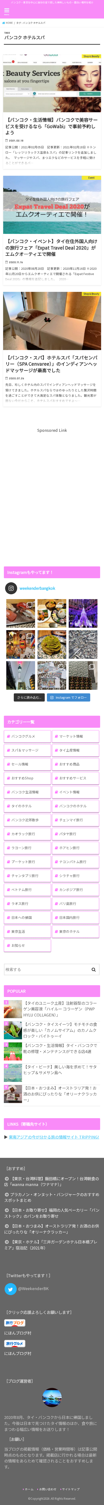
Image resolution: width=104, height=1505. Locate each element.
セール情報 (19, 764)
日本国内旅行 (69, 917)
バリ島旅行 (67, 903)
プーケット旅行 (23, 861)
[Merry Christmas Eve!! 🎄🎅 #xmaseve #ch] (83, 613)
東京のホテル (69, 931)
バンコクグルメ (23, 736)
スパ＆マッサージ (24, 750)
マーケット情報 (71, 736)
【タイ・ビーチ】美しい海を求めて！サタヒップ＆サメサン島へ (60, 1070)
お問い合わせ (48, 1489)
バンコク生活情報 (25, 792)
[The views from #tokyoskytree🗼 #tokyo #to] (83, 644)
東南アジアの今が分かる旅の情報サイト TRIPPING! (54, 1137)
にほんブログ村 (17, 1333)
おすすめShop (22, 778)
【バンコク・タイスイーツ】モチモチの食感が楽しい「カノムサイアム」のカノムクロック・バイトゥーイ (60, 1030)
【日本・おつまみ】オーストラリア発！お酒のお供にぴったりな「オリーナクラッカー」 (60, 1094)
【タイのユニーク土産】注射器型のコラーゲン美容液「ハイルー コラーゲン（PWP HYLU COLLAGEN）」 (60, 1009)
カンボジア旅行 (71, 889)
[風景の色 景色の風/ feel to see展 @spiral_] (83, 675)
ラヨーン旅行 (21, 847)
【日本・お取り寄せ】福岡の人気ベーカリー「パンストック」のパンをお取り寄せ (51, 1213)
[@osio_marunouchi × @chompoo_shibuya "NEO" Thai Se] (51, 613)
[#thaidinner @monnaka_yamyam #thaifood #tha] (20, 644)
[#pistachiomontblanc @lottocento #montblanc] (51, 644)
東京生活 (18, 931)
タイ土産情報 (69, 750)
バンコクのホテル (73, 805)
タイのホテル (21, 805)
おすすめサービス (72, 778)
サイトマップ (71, 1489)
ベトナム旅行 (21, 889)
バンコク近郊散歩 (25, 819)
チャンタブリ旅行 (24, 875)
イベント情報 (69, 792)
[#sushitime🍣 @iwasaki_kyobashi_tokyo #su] (20, 613)
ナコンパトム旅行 (72, 861)
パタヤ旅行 (67, 833)
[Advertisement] (52, 497)
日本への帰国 (21, 917)
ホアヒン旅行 (69, 847)
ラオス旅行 (19, 903)
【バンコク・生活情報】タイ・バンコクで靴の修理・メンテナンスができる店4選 (60, 1048)
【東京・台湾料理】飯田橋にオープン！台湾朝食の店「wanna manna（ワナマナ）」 (51, 1181)
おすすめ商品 (69, 764)
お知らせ (18, 945)
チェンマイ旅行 (71, 819)
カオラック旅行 (23, 833)
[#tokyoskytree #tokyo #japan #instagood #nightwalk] (20, 675)
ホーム (29, 1489)
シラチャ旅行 (69, 875)
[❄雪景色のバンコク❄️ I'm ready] (51, 675)
